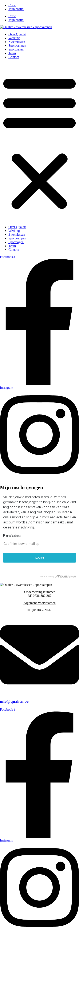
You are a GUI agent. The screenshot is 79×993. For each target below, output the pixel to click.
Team (12, 53)
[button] (39, 142)
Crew (12, 5)
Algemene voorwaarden (40, 603)
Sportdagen (16, 49)
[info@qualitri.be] (39, 693)
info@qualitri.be (14, 701)
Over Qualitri (17, 34)
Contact (13, 57)
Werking (14, 38)
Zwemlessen (16, 42)
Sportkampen (17, 45)
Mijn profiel (16, 9)
